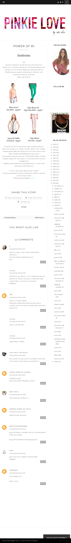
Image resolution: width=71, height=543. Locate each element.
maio (56, 202)
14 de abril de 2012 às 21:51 (17, 473)
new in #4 (57, 335)
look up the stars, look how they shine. (59, 341)
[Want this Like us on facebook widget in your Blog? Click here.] (68, 541)
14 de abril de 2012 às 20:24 (17, 429)
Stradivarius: (24, 55)
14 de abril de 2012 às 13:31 (17, 321)
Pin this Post (25, 202)
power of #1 (58, 275)
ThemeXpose (34, 540)
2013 (54, 180)
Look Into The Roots (18, 352)
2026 (54, 144)
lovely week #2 (59, 312)
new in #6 (57, 308)
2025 (54, 147)
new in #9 (57, 254)
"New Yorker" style (32, 156)
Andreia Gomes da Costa (20, 409)
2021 (54, 158)
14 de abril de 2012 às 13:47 (17, 338)
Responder (43, 262)
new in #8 (57, 291)
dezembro (57, 186)
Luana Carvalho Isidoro (20, 372)
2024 (54, 150)
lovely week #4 (59, 240)
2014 (54, 177)
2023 (54, 153)
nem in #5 (57, 322)
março (56, 361)
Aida (11, 450)
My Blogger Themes (14, 540)
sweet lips (57, 331)
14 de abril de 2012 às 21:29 (17, 453)
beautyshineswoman (18, 426)
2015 (54, 175)
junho (56, 200)
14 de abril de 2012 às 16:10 (17, 355)
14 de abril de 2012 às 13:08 (17, 297)
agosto (56, 194)
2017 (54, 169)
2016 (54, 172)
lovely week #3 (59, 267)
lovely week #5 (59, 214)
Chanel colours (59, 304)
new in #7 (57, 301)
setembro (57, 191)
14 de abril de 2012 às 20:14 (17, 412)
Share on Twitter (35, 198)
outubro (57, 189)
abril (55, 205)
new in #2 (57, 351)
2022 (54, 155)
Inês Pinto (13, 392)
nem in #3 (57, 347)
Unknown (13, 470)
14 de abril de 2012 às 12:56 (17, 273)
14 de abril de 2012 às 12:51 (17, 249)
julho (56, 197)
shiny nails (57, 355)
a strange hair (58, 271)
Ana (11, 294)
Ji (9, 246)
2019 (54, 164)
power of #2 (58, 257)
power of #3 (58, 230)
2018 (54, 166)
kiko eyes (57, 250)
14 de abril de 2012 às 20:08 (17, 394)
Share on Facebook (14, 198)
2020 (54, 161)
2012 (54, 183)
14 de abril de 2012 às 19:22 (17, 375)
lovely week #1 (59, 359)
